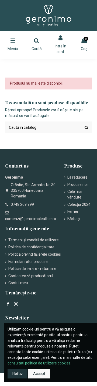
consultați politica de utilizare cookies (39, 363)
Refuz (17, 373)
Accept (39, 373)
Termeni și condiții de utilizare (33, 240)
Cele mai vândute (74, 194)
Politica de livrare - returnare (32, 268)
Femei (72, 211)
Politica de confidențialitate (31, 247)
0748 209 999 (22, 204)
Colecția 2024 (79, 204)
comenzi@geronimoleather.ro (30, 219)
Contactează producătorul (30, 276)
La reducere (77, 177)
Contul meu (18, 283)
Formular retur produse (28, 261)
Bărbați (73, 219)
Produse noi (77, 184)
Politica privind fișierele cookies (34, 254)
